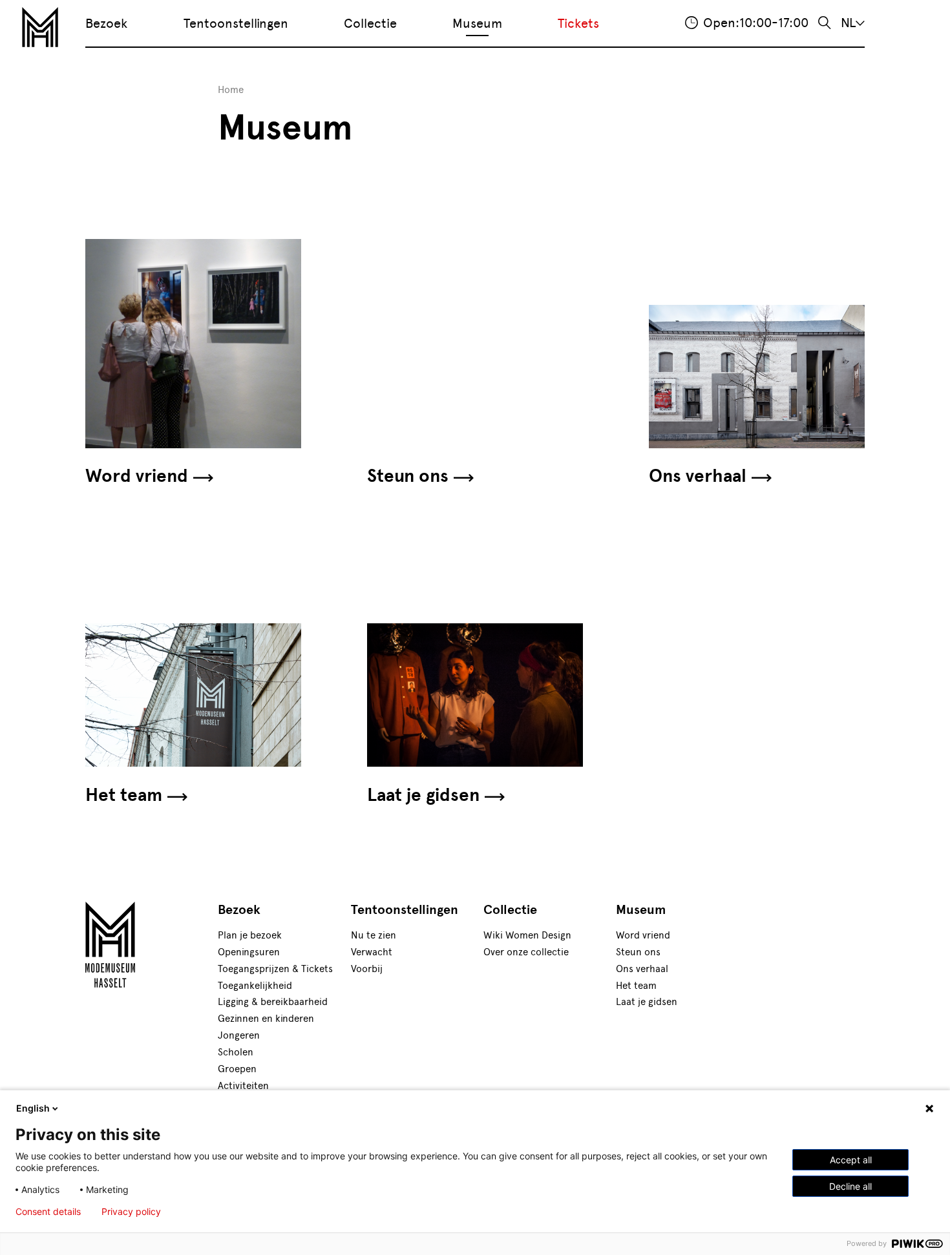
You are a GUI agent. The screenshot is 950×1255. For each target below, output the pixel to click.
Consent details (48, 1212)
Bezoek (106, 23)
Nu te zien (373, 935)
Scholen (235, 1052)
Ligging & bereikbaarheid (273, 1001)
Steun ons (408, 476)
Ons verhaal (697, 476)
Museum (477, 23)
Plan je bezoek (250, 935)
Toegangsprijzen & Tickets (275, 968)
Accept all (851, 1159)
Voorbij (367, 968)
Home (231, 89)
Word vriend (136, 476)
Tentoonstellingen (236, 23)
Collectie (370, 23)
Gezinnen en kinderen (266, 1018)
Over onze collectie (526, 952)
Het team (123, 795)
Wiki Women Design (527, 935)
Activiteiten (243, 1085)
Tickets (578, 23)
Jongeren (239, 1035)
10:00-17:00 (755, 22)
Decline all (850, 1186)
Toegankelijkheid (255, 985)
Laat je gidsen (423, 795)
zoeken (824, 23)
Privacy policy (131, 1212)
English (33, 1108)
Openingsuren (249, 952)
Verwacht (371, 952)
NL (848, 22)
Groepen (237, 1069)
